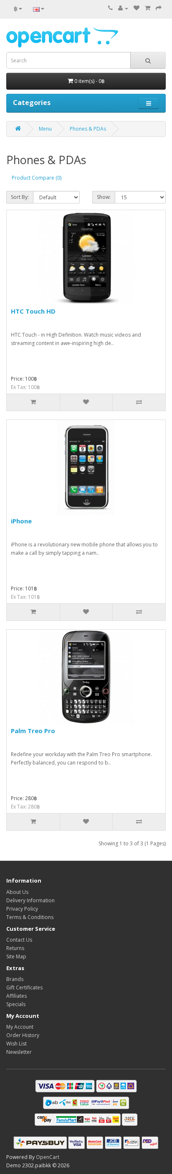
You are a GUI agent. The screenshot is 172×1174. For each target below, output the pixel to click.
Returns (15, 948)
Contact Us (19, 939)
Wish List (16, 1043)
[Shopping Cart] (147, 8)
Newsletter (19, 1052)
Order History (22, 1035)
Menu (45, 128)
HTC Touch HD (33, 311)
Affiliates (16, 995)
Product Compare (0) (36, 177)
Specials (15, 1004)
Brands (14, 979)
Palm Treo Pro (33, 730)
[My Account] (123, 8)
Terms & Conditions (29, 917)
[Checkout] (159, 8)
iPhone (21, 521)
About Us (17, 892)
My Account (19, 1026)
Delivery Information (30, 900)
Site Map (16, 956)
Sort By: (20, 197)
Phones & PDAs (88, 128)
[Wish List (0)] (136, 8)
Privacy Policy (22, 908)
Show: (104, 197)
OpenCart (47, 1157)
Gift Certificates (24, 987)
